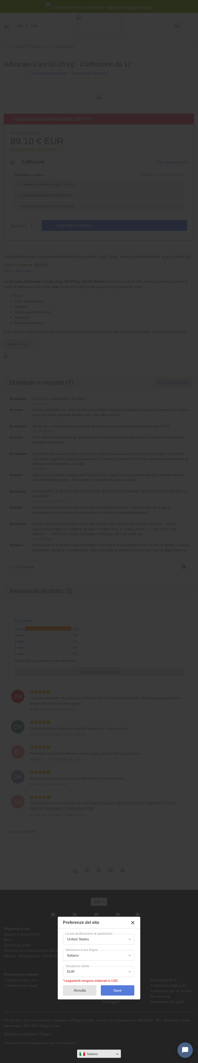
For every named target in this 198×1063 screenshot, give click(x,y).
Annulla (80, 990)
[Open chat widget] (185, 1050)
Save (117, 990)
